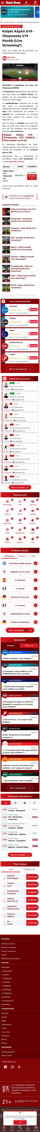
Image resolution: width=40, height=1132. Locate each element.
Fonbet (12, 354)
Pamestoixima (6, 1024)
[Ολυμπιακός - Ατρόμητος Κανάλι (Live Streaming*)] (6, 221)
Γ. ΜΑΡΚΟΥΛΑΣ (7, 431)
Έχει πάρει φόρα (15, 438)
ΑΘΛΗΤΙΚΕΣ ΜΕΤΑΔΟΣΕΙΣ (9, 22)
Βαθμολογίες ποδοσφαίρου (10, 958)
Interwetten (5, 1032)
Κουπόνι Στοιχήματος (8, 951)
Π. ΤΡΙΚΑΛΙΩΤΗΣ (8, 420)
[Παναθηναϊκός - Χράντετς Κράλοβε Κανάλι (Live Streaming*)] (6, 269)
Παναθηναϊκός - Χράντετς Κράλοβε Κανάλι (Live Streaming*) (22, 268)
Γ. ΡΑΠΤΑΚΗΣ (7, 483)
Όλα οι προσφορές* (18, 788)
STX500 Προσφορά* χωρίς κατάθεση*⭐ (18, 658)
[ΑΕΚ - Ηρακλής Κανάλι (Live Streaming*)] (6, 240)
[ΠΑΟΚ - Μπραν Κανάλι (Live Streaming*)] (6, 288)
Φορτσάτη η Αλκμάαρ (17, 397)
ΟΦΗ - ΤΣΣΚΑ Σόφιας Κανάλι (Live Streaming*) (23, 276)
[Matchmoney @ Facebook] (5, 1067)
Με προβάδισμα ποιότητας (19, 480)
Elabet (12, 330)
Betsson (4, 1043)
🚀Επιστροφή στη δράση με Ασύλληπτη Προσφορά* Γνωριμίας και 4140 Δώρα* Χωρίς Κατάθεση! (17, 704)
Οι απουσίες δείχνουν (17, 417)
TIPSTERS (5, 963)
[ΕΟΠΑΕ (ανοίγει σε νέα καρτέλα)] (26, 1101)
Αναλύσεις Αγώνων (8, 944)
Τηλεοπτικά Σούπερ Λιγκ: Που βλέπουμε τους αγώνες (23, 210)
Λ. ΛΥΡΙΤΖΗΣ (6, 389)
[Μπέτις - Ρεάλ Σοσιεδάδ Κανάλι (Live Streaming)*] (6, 250)
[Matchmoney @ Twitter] (19, 1067)
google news (29, 196)
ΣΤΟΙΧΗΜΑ (5, 939)
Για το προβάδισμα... (16, 407)
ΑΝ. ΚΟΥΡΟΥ (7, 410)
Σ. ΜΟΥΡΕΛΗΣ (7, 400)
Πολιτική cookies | (32, 1110)
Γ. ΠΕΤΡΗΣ (6, 441)
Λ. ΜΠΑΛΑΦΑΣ (7, 472)
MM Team (11, 57)
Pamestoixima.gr (16, 342)
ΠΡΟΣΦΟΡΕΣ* (6, 1047)
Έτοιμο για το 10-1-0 (16, 386)
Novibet (12, 318)
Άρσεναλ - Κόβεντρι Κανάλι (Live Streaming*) (22, 257)
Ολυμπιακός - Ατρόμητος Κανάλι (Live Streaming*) (21, 219)
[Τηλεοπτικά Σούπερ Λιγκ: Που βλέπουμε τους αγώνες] (6, 212)
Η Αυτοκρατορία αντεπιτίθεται (20, 428)
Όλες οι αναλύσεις (17, 630)
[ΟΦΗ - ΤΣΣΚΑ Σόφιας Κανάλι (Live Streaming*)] (6, 278)
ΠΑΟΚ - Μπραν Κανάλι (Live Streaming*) (23, 286)
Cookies (23, 1119)
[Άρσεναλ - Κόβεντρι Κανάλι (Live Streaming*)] (6, 259)
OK (20, 1122)
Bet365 (4, 1039)
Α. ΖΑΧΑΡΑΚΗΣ (7, 462)
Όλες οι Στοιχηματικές (18, 369)
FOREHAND (5, 1004)
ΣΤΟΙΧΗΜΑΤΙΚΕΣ (7, 1009)
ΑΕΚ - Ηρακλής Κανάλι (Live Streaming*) (23, 238)
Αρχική (3, 955)
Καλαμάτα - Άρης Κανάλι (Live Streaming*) (23, 229)
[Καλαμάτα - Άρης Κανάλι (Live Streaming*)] (6, 231)
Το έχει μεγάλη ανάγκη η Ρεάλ (20, 459)
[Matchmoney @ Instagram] (12, 1067)
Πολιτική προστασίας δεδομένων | (13, 1110)
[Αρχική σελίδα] (1, 22)
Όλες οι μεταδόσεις (18, 855)
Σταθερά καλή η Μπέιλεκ (18, 449)
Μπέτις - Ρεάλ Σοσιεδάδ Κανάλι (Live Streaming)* (21, 248)
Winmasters (5, 1036)
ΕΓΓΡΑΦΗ (32, 177)
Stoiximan (13, 306)
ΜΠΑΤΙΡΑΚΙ (5, 967)
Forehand (5, 452)
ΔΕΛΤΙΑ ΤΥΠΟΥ (6, 1056)
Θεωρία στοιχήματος (8, 947)
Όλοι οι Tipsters (18, 487)
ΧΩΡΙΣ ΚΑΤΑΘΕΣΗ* (8, 1052)
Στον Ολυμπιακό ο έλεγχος (19, 469)
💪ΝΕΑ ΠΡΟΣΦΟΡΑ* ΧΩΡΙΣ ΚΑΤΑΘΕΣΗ (17, 780)
